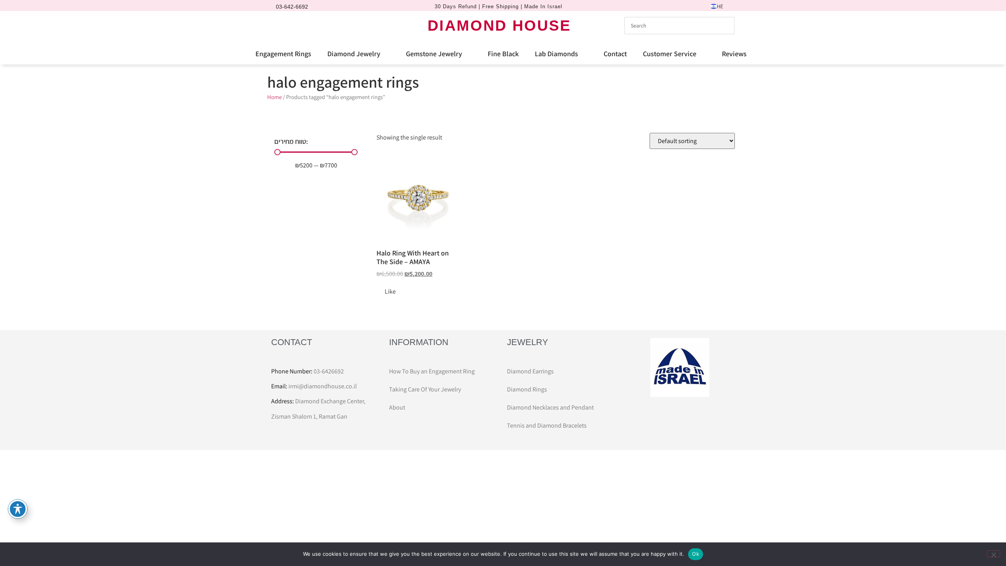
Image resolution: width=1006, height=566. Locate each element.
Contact (615, 53)
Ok (695, 554)
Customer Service (669, 53)
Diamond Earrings (530, 371)
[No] (993, 553)
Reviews (734, 53)
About (397, 407)
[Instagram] (292, 25)
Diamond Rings (527, 389)
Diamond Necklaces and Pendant (550, 407)
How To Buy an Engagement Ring (432, 371)
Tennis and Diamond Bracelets (547, 425)
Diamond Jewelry (353, 53)
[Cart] (308, 25)
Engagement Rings (283, 53)
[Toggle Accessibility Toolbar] (17, 509)
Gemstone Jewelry (434, 53)
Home (274, 97)
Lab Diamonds (556, 53)
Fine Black (503, 53)
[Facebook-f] (279, 25)
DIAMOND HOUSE (499, 25)
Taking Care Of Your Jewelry (425, 389)
